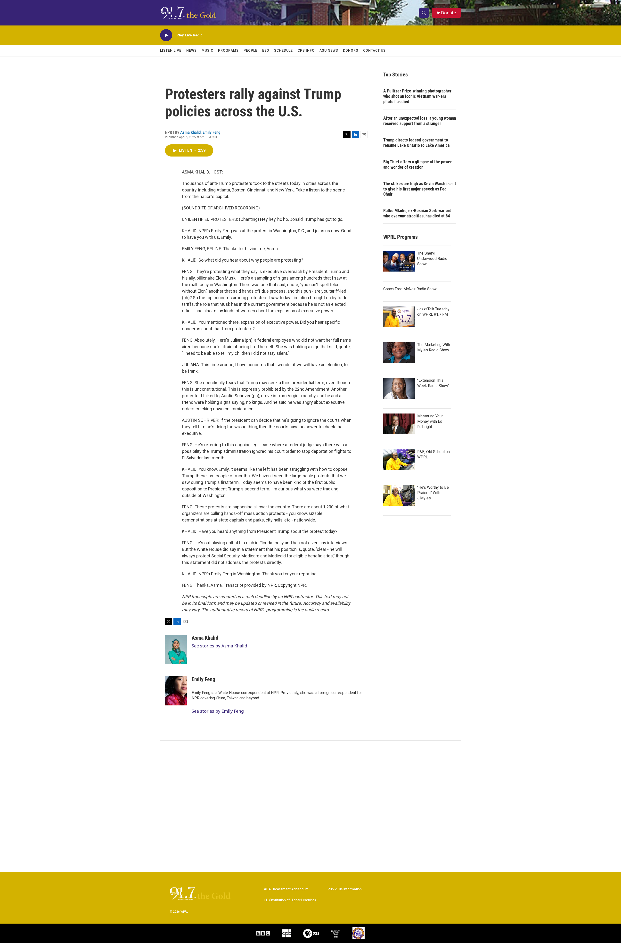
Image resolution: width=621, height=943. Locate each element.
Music (207, 50)
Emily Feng (212, 132)
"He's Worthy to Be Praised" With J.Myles (433, 492)
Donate (448, 12)
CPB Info (306, 50)
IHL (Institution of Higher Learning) (290, 900)
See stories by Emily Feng (218, 711)
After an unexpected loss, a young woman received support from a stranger (419, 121)
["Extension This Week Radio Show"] (399, 388)
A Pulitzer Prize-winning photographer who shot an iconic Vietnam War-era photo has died (417, 96)
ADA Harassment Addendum (286, 889)
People (250, 50)
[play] (166, 35)
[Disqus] (310, 806)
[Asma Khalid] (176, 649)
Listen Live (170, 50)
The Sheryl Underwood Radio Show (432, 258)
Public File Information (345, 889)
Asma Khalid (190, 132)
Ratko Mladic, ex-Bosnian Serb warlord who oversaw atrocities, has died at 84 (417, 213)
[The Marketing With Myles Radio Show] (399, 352)
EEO (265, 50)
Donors (350, 50)
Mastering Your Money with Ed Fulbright (430, 421)
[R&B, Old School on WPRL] (399, 459)
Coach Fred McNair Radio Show (410, 289)
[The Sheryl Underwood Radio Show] (399, 261)
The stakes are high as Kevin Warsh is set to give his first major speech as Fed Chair (419, 189)
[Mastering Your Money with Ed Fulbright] (399, 424)
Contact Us (374, 50)
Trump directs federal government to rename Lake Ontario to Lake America (416, 142)
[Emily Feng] (176, 690)
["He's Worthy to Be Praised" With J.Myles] (399, 495)
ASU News (328, 50)
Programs (228, 50)
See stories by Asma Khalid (219, 646)
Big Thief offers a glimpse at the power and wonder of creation (417, 164)
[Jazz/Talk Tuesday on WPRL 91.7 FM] (399, 316)
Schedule (283, 50)
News (191, 50)
